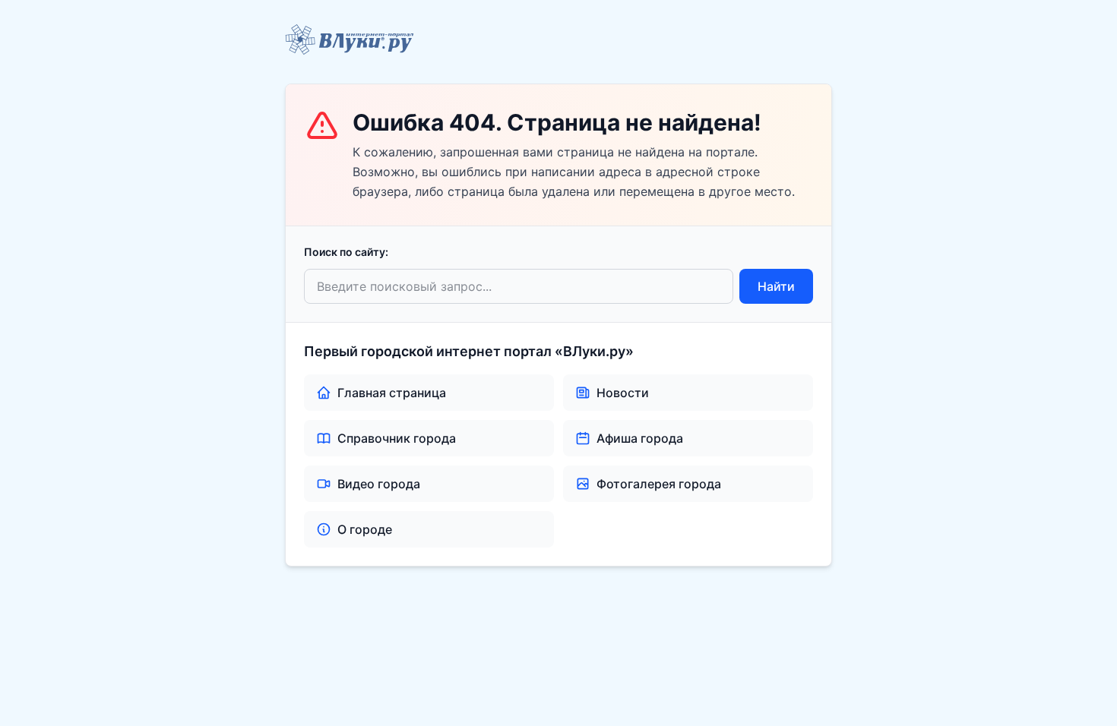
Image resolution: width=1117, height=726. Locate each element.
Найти (776, 286)
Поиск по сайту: (346, 251)
